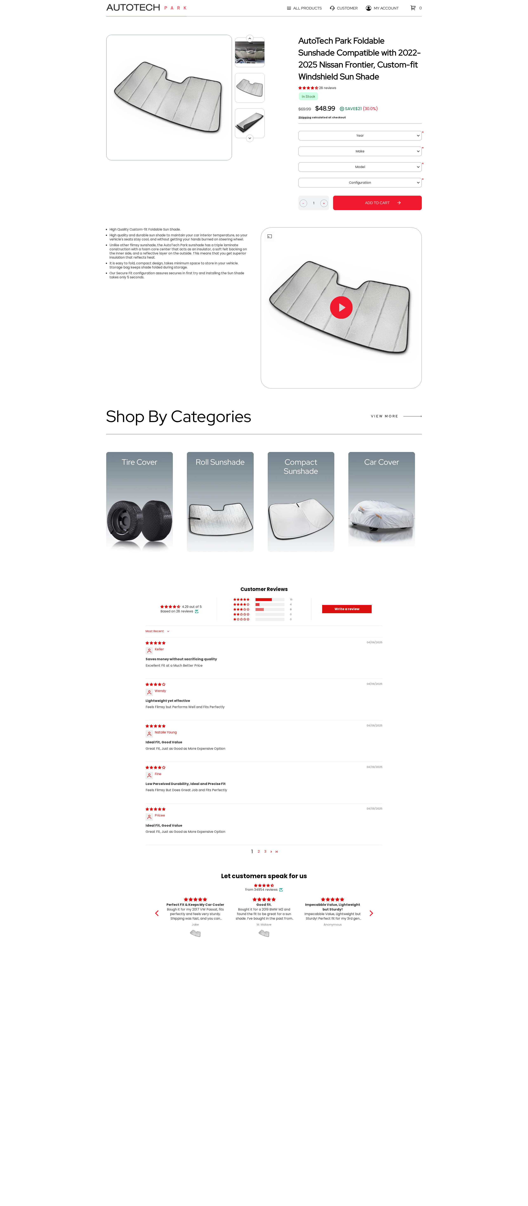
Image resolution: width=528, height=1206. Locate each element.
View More (385, 416)
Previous (104, 97)
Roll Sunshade (220, 462)
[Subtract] (303, 203)
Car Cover (381, 462)
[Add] (324, 203)
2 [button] (259, 851)
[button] (308, 88)
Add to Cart (377, 202)
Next (234, 97)
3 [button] (265, 851)
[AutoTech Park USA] (146, 8)
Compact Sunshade (301, 467)
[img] (155, 643)
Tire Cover (139, 462)
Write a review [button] (347, 609)
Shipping (304, 117)
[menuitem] (413, 8)
